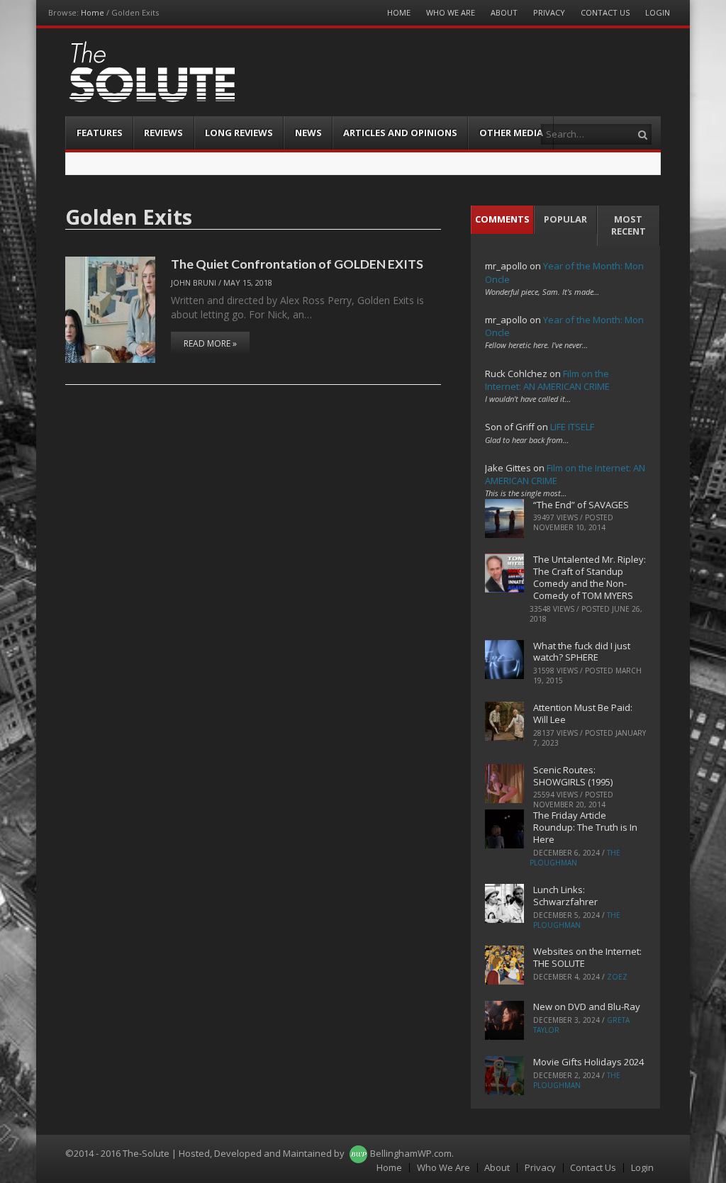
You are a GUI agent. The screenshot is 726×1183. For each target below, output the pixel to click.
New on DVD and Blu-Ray (586, 1006)
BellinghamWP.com (411, 1153)
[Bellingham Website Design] (358, 1153)
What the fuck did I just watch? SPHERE (581, 651)
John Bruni (193, 282)
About (504, 12)
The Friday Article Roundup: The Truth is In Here (585, 827)
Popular (565, 219)
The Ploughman (575, 858)
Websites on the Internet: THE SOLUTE (587, 957)
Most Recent (628, 225)
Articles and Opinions (400, 132)
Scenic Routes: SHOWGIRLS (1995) (573, 775)
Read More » (210, 343)
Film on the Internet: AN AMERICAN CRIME (547, 380)
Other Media (511, 132)
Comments (502, 219)
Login (657, 12)
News (308, 132)
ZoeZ (617, 977)
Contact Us (605, 12)
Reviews (163, 132)
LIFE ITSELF (572, 426)
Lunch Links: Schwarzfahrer (565, 895)
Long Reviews (239, 132)
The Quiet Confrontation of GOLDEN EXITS (297, 263)
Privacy (549, 12)
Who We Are (450, 12)
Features (100, 132)
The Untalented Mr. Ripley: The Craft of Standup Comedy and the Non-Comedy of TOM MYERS (589, 577)
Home (92, 12)
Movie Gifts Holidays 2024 (588, 1061)
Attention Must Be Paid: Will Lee (582, 713)
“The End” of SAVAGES (581, 504)
